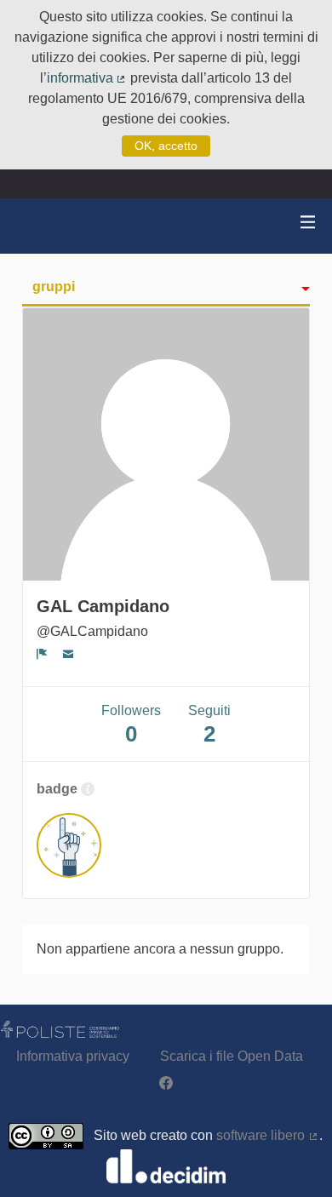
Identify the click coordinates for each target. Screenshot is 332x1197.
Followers (131, 725)
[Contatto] (68, 653)
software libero (267, 1135)
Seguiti (209, 725)
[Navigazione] (308, 223)
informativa (87, 78)
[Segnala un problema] (42, 653)
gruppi (53, 286)
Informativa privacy (72, 1056)
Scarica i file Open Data (231, 1056)
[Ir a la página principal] (34, 226)
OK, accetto (166, 145)
